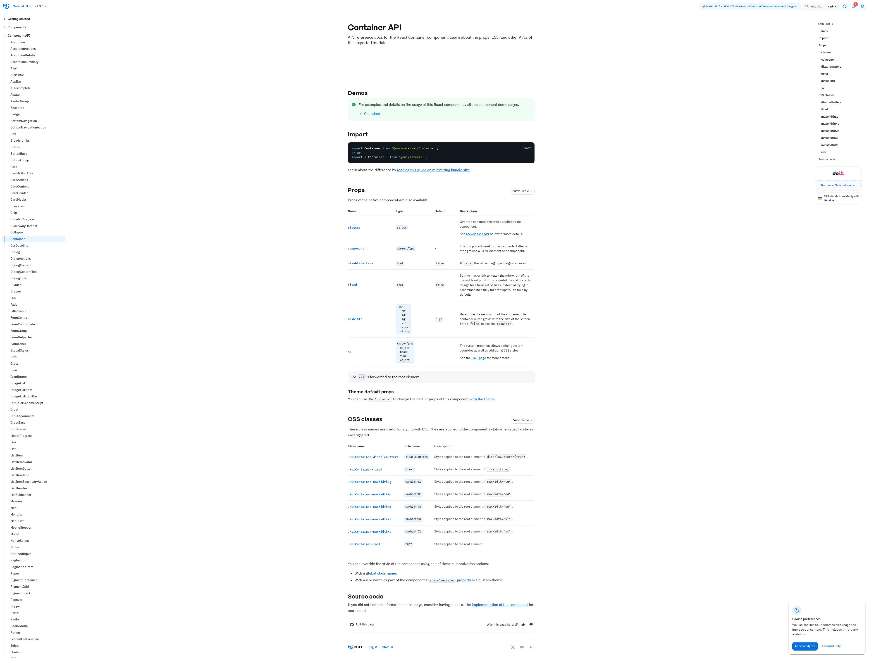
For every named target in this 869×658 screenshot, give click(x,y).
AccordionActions (23, 49)
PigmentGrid (19, 586)
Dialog (15, 252)
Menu (14, 508)
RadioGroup (19, 626)
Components (17, 27)
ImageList (17, 383)
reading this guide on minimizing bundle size (433, 170)
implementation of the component (500, 604)
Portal (14, 613)
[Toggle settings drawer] (862, 6)
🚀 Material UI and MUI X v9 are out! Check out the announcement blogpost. (750, 6)
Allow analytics (805, 646)
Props (356, 189)
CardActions (19, 180)
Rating (15, 632)
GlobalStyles (19, 350)
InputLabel (18, 429)
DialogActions (20, 259)
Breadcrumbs (20, 140)
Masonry (16, 501)
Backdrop (17, 108)
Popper (15, 606)
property (450, 580)
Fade (13, 304)
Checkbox (17, 206)
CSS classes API (477, 234)
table (521, 191)
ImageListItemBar (23, 396)
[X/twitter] (512, 647)
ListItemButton (21, 468)
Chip (13, 213)
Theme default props (371, 391)
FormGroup (18, 331)
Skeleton (16, 652)
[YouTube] (521, 647)
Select (14, 646)
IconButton (18, 377)
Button (15, 147)
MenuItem (17, 514)
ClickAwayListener (23, 226)
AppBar (15, 81)
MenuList (17, 521)
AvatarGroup (19, 101)
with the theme (482, 399)
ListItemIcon (19, 475)
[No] (531, 624)
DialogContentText (24, 272)
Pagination (18, 560)
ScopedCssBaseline (24, 639)
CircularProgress (22, 219)
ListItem (16, 455)
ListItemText (19, 488)
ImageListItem (21, 390)
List (13, 449)
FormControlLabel (23, 324)
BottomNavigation (23, 121)
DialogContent (20, 265)
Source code (366, 596)
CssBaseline (19, 245)
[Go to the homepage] (6, 6)
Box (13, 134)
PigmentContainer (23, 580)
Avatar (15, 95)
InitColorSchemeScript (26, 403)
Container (17, 239)
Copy (527, 148)
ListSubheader (20, 495)
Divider (15, 285)
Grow (14, 363)
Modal (14, 534)
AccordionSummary (24, 62)
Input (14, 409)
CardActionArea (21, 173)
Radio (14, 619)
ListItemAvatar (21, 462)
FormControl (19, 318)
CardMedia (18, 199)
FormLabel (18, 344)
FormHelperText (22, 337)
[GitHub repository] (844, 6)
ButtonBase (18, 154)
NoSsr (14, 547)
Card (13, 167)
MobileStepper (20, 527)
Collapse (16, 232)
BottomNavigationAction (28, 127)
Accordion (17, 42)
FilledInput (18, 311)
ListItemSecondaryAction (28, 482)
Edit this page (365, 624)
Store (385, 647)
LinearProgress (21, 436)
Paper (14, 573)
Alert (13, 68)
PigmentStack (20, 593)
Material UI (20, 6)
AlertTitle (17, 75)
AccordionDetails (22, 55)
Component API (19, 35)
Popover (16, 600)
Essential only (831, 646)
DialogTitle (18, 278)
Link (13, 442)
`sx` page (478, 358)
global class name (381, 573)
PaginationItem (21, 567)
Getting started (19, 19)
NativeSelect (19, 541)
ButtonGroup (19, 160)
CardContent (19, 186)
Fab (13, 298)
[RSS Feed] (531, 647)
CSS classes (365, 419)
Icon (13, 370)
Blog (371, 647)
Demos (358, 92)
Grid (13, 357)
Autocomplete (20, 88)
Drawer (15, 291)
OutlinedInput (20, 554)
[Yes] (523, 624)
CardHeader (19, 193)
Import (358, 134)
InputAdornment (22, 416)
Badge (15, 114)
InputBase (18, 422)
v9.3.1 (39, 6)
